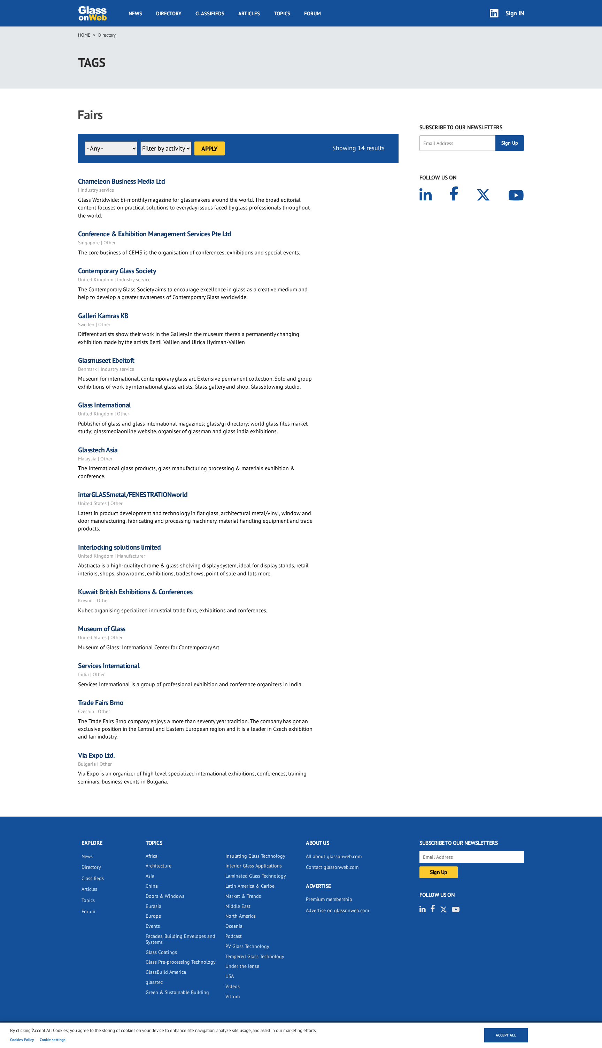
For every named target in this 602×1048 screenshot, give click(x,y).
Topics (282, 13)
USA (229, 976)
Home (84, 35)
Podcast (233, 936)
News (135, 13)
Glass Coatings (161, 952)
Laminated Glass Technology (255, 876)
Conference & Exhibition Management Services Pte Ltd (154, 234)
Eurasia (153, 906)
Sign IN (514, 13)
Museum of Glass (101, 629)
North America (240, 916)
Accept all (506, 1035)
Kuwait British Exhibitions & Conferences (135, 592)
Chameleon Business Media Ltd (121, 181)
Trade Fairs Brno (100, 702)
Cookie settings (52, 1039)
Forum (312, 13)
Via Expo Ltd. (96, 755)
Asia (150, 876)
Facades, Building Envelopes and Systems (180, 939)
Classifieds (209, 13)
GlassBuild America (166, 972)
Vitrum (232, 996)
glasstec (154, 982)
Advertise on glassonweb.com (337, 910)
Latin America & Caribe (250, 886)
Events (153, 926)
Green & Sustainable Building (177, 992)
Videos (232, 986)
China (152, 886)
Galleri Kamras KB (103, 316)
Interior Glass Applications (253, 866)
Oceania (233, 926)
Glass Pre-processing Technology (181, 962)
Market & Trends (243, 896)
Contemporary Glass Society (117, 271)
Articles (249, 13)
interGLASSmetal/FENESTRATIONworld (133, 494)
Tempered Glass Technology (254, 956)
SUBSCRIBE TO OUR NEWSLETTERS (460, 127)
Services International (108, 665)
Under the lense (242, 966)
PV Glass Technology (247, 946)
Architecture (158, 866)
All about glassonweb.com (334, 856)
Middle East (237, 906)
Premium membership (329, 899)
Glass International (104, 405)
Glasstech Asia (97, 450)
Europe (153, 916)
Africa (151, 856)
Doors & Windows (165, 896)
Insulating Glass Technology (255, 856)
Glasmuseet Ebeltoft (106, 360)
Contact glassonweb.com (332, 867)
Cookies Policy (22, 1039)
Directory (169, 13)
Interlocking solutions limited (119, 547)
